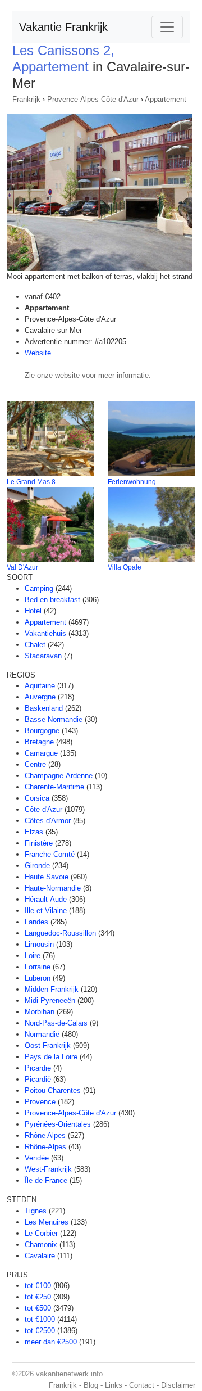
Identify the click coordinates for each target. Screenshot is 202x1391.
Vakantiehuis (45, 633)
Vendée (37, 1158)
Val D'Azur (22, 567)
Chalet (35, 644)
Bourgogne (42, 730)
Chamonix (41, 1244)
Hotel (33, 611)
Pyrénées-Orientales (58, 1124)
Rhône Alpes (45, 1135)
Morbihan (39, 1012)
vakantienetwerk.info (69, 1374)
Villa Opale (124, 567)
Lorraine (37, 967)
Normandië (42, 1034)
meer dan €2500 (51, 1342)
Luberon (37, 978)
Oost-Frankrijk (48, 1045)
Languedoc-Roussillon (60, 933)
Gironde (37, 865)
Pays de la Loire (51, 1057)
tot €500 (38, 1308)
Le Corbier (41, 1233)
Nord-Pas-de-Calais (56, 1023)
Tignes (36, 1211)
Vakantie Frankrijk (63, 27)
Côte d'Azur (43, 809)
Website (38, 353)
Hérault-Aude (46, 899)
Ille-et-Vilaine (46, 910)
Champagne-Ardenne (59, 775)
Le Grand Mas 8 (31, 482)
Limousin (39, 944)
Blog (91, 1385)
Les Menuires (46, 1222)
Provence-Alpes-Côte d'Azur (93, 99)
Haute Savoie (46, 877)
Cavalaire (40, 1256)
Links (113, 1385)
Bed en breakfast (52, 599)
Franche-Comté (50, 854)
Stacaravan (43, 656)
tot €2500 (40, 1330)
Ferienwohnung (132, 482)
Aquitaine (40, 685)
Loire (32, 955)
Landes (36, 922)
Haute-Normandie (53, 888)
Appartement (165, 99)
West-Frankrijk (48, 1169)
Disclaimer (178, 1385)
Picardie (38, 1068)
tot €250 (38, 1297)
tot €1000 (40, 1319)
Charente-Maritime (54, 787)
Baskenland (44, 708)
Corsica (37, 798)
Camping (39, 588)
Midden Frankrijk (52, 989)
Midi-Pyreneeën (50, 1000)
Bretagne (39, 742)
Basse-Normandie (53, 719)
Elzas (34, 832)
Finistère (39, 843)
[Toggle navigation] (167, 27)
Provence (40, 1102)
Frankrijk (26, 99)
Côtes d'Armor (48, 820)
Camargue (41, 753)
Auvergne (40, 697)
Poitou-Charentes (53, 1090)
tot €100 (38, 1285)
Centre (35, 764)
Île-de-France (46, 1180)
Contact (141, 1385)
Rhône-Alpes (45, 1146)
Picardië (38, 1079)
